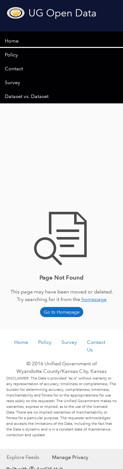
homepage (94, 299)
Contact (14, 69)
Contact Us (96, 346)
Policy (11, 55)
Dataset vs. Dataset (27, 96)
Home (12, 41)
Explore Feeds (23, 457)
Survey (12, 82)
